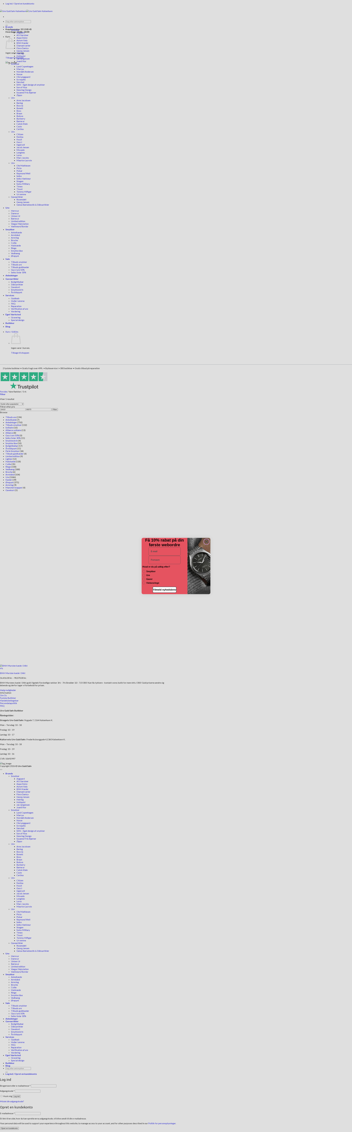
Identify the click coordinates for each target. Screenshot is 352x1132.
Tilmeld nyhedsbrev (164, 589)
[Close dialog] (206, 541)
